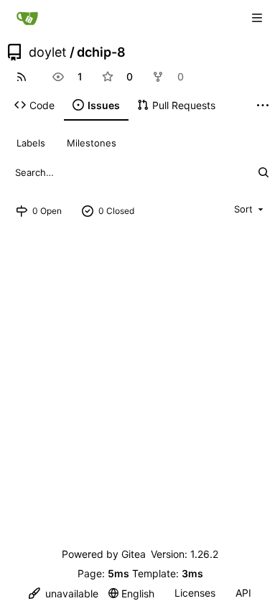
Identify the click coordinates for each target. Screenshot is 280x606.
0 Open (47, 210)
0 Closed (116, 210)
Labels (31, 143)
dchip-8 (101, 52)
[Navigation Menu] (258, 17)
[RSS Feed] (21, 77)
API (243, 593)
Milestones (91, 143)
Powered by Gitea (104, 554)
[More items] (262, 105)
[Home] (27, 18)
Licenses (194, 593)
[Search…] (263, 172)
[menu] (249, 209)
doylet (48, 52)
